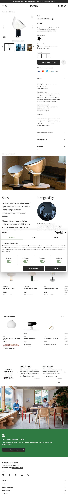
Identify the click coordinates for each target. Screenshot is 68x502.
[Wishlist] (62, 6)
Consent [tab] (11, 237)
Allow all (55, 268)
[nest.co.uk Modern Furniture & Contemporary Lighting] (34, 6)
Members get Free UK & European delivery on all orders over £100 (34, 1)
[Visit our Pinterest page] (16, 475)
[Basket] (65, 6)
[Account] (59, 6)
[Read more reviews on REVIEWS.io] (9, 378)
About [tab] (56, 237)
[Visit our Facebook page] (9, 475)
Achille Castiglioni (52, 228)
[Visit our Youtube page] (22, 475)
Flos (38, 15)
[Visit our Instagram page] (3, 475)
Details (39, 78)
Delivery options (42, 139)
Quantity (39, 52)
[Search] (6, 6)
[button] (17, 372)
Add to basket (49, 62)
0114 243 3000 (14, 465)
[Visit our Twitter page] (28, 475)
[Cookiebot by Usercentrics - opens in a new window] (56, 232)
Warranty (40, 146)
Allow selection (33, 268)
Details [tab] (34, 237)
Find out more (13, 450)
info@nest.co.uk (17, 467)
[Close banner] (65, 232)
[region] (41, 372)
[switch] (25, 261)
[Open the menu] (3, 6)
